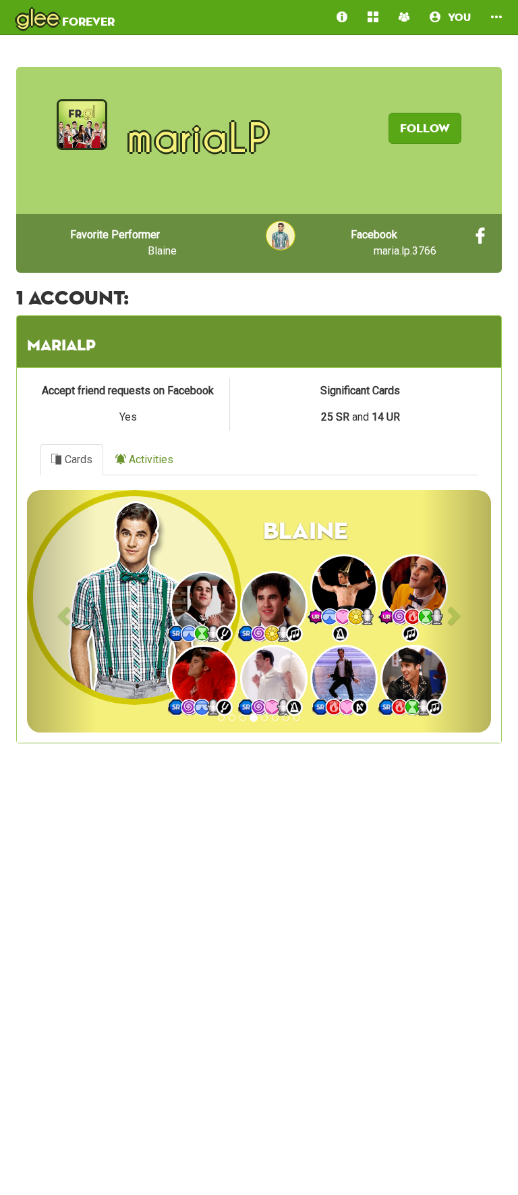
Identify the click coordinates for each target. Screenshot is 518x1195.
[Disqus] (259, 988)
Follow (425, 128)
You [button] (455, 17)
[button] (496, 17)
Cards (77, 459)
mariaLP (61, 344)
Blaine (123, 242)
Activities (149, 459)
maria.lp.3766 (393, 242)
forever (65, 17)
